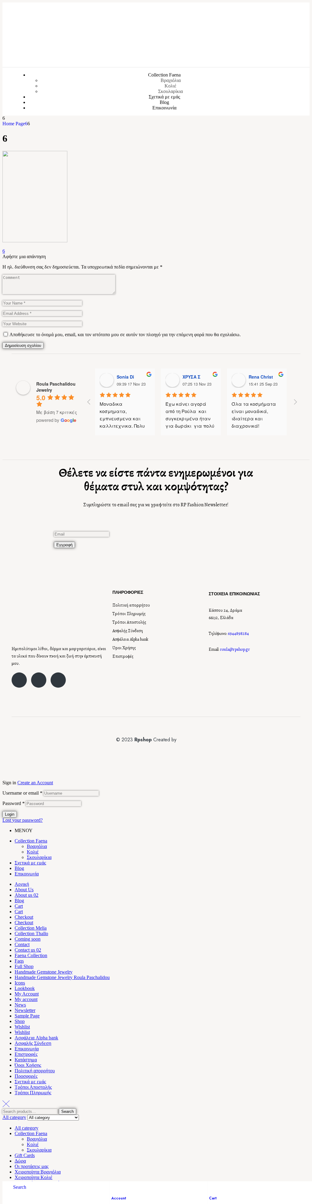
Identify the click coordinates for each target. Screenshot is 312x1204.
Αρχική (22, 884)
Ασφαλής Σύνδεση (127, 631)
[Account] (114, 1187)
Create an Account (35, 782)
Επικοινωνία (27, 873)
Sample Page (27, 1015)
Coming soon (28, 939)
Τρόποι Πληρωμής (129, 614)
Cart (213, 1198)
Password (13, 803)
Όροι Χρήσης (124, 648)
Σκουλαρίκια (39, 857)
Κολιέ (33, 851)
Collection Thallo (31, 933)
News (20, 1004)
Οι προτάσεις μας (31, 1166)
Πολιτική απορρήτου (131, 605)
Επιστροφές (122, 656)
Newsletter (25, 1010)
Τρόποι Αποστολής (129, 622)
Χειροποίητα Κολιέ (33, 1177)
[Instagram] (38, 680)
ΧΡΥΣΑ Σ (191, 377)
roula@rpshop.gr (235, 649)
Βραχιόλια (37, 846)
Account (118, 1198)
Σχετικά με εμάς (30, 862)
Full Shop (24, 966)
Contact (22, 944)
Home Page (13, 123)
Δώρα (20, 1160)
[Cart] (212, 1187)
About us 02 (26, 895)
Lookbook (25, 988)
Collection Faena (31, 840)
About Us (24, 889)
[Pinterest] (58, 680)
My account (26, 999)
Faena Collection (31, 955)
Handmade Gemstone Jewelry (44, 971)
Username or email (22, 793)
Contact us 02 (28, 950)
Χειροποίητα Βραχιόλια (38, 1171)
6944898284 (238, 633)
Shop (20, 1021)
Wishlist (22, 1026)
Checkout (24, 917)
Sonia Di (125, 377)
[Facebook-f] (19, 680)
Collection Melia (31, 928)
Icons (20, 982)
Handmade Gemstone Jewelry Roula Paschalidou (62, 977)
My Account (27, 993)
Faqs (19, 961)
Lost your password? (22, 820)
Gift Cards (25, 1155)
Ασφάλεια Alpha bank (130, 639)
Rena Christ (261, 377)
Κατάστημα (26, 1059)
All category (26, 1128)
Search (67, 1111)
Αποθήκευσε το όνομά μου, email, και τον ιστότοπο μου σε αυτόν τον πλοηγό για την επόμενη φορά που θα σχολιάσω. (125, 334)
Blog (19, 868)
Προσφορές (26, 1076)
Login (9, 814)
